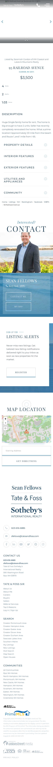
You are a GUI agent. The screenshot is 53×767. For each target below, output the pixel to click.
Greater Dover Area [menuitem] (12, 632)
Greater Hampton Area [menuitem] (13, 626)
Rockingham (27, 202)
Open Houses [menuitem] (9, 657)
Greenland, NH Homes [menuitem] (13, 698)
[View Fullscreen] (5, 428)
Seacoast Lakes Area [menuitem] (12, 638)
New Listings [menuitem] (9, 648)
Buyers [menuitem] (6, 598)
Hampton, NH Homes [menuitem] (13, 685)
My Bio (18, 306)
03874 (46, 202)
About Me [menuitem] (7, 592)
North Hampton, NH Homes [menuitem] (15, 676)
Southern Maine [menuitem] (10, 641)
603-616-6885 (17, 285)
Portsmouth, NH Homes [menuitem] (14, 679)
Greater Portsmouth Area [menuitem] (14, 623)
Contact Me (18, 296)
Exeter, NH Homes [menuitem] (11, 692)
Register (21, 372)
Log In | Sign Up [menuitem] (10, 610)
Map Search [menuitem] (8, 654)
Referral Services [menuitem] (10, 604)
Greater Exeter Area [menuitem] (12, 629)
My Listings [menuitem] (8, 645)
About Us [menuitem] (7, 588)
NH (18, 202)
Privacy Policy (11, 757)
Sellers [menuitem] (6, 601)
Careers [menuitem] (6, 595)
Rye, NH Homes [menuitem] (10, 673)
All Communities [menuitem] (11, 670)
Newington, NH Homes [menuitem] (13, 695)
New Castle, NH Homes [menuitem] (13, 682)
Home (4, 202)
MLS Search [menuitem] (8, 651)
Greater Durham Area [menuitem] (13, 635)
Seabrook (38, 202)
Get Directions (26, 461)
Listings (12, 202)
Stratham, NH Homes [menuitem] (13, 688)
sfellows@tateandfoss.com (25, 536)
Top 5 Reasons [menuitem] (9, 607)
